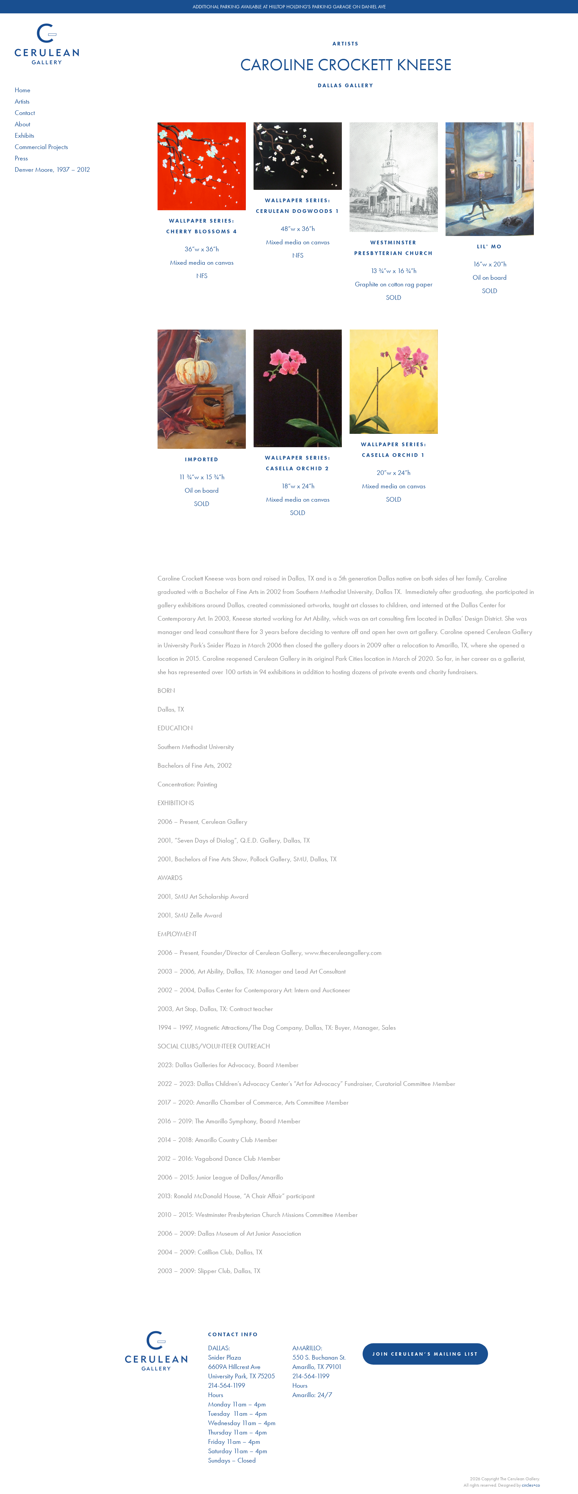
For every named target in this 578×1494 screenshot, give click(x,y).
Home (22, 90)
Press (21, 158)
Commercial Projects (41, 146)
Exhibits (24, 135)
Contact (25, 112)
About (22, 124)
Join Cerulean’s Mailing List (425, 1354)
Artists (22, 101)
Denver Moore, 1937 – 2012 (52, 169)
